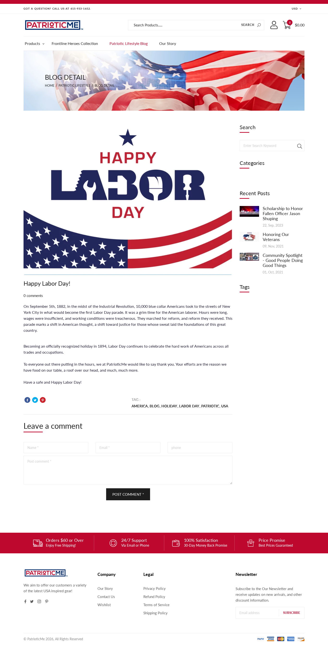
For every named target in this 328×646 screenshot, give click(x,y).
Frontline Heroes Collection (75, 43)
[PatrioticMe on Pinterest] (47, 601)
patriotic (210, 406)
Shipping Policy (155, 613)
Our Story (167, 43)
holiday (169, 406)
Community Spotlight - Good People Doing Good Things (283, 260)
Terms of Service (156, 605)
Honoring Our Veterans (276, 237)
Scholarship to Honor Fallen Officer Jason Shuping (283, 213)
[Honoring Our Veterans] (249, 236)
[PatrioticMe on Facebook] (25, 601)
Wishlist (104, 605)
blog (154, 406)
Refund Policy (154, 596)
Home (50, 85)
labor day (189, 406)
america (140, 406)
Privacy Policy (154, 588)
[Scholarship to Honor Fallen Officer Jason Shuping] (249, 211)
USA (224, 406)
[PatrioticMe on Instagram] (39, 601)
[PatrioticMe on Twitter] (32, 601)
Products (33, 43)
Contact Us (106, 596)
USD (295, 8)
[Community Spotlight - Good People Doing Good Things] (249, 256)
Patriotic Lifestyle (75, 85)
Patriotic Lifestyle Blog (128, 43)
